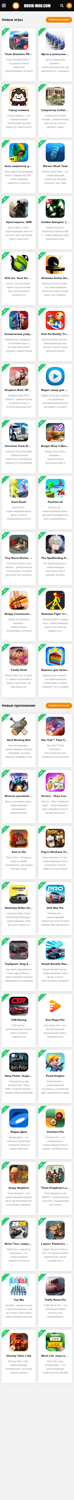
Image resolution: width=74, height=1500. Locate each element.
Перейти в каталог (59, 19)
